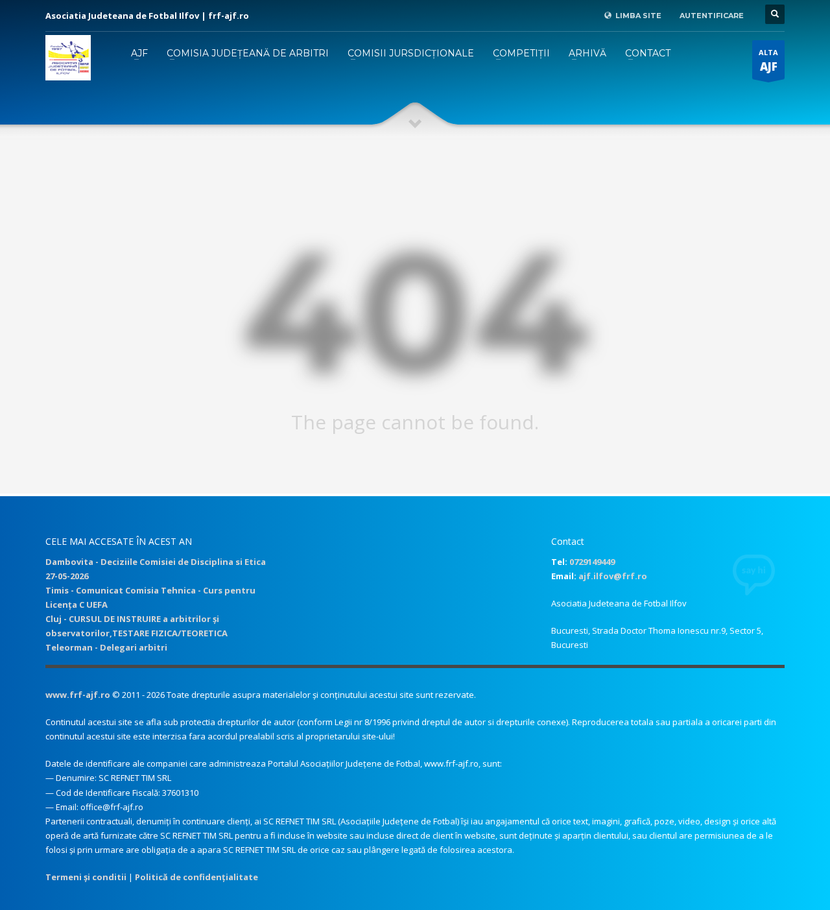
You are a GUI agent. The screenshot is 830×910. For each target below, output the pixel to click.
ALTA (768, 60)
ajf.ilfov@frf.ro (612, 576)
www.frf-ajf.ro (77, 694)
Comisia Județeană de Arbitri (248, 53)
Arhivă (587, 53)
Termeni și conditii (85, 877)
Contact (647, 53)
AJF (139, 53)
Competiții (521, 53)
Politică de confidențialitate (196, 877)
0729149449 (592, 562)
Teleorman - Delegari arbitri (106, 647)
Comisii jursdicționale (411, 53)
